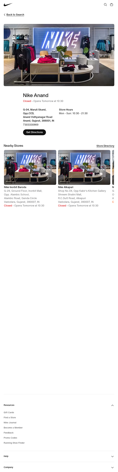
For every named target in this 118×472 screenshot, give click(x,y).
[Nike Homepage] (8, 4)
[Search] (105, 4)
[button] (30, 180)
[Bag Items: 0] (111, 4)
